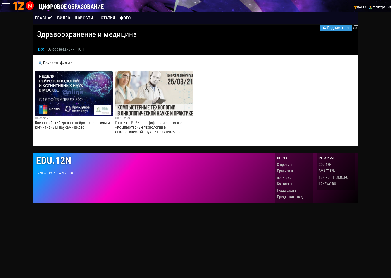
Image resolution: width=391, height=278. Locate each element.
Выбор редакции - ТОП (66, 49)
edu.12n (53, 160)
